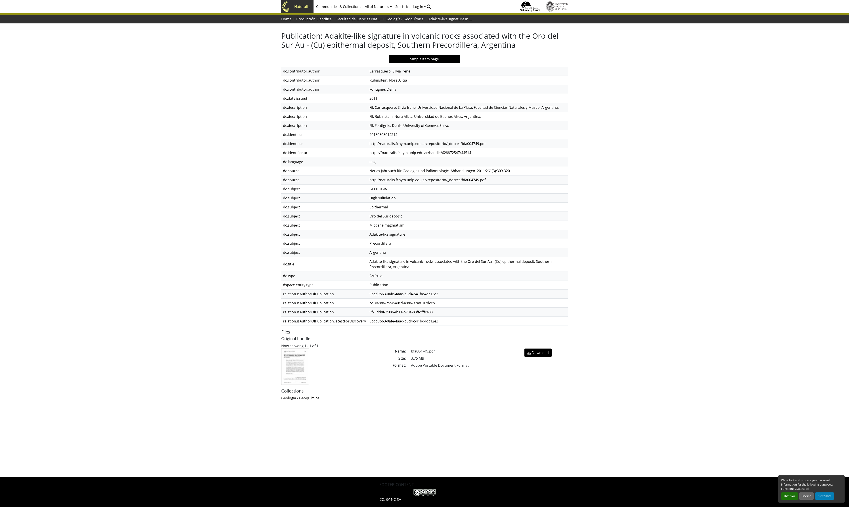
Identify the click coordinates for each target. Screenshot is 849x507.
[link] (538, 353)
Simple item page (424, 59)
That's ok (789, 496)
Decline (806, 496)
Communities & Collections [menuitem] (338, 6)
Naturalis (302, 6)
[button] (429, 6)
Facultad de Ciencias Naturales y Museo (359, 19)
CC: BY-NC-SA (390, 499)
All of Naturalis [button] (377, 6)
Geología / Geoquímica (405, 19)
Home (286, 19)
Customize (825, 496)
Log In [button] (418, 6)
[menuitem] (378, 6)
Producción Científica (314, 19)
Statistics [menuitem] (402, 6)
